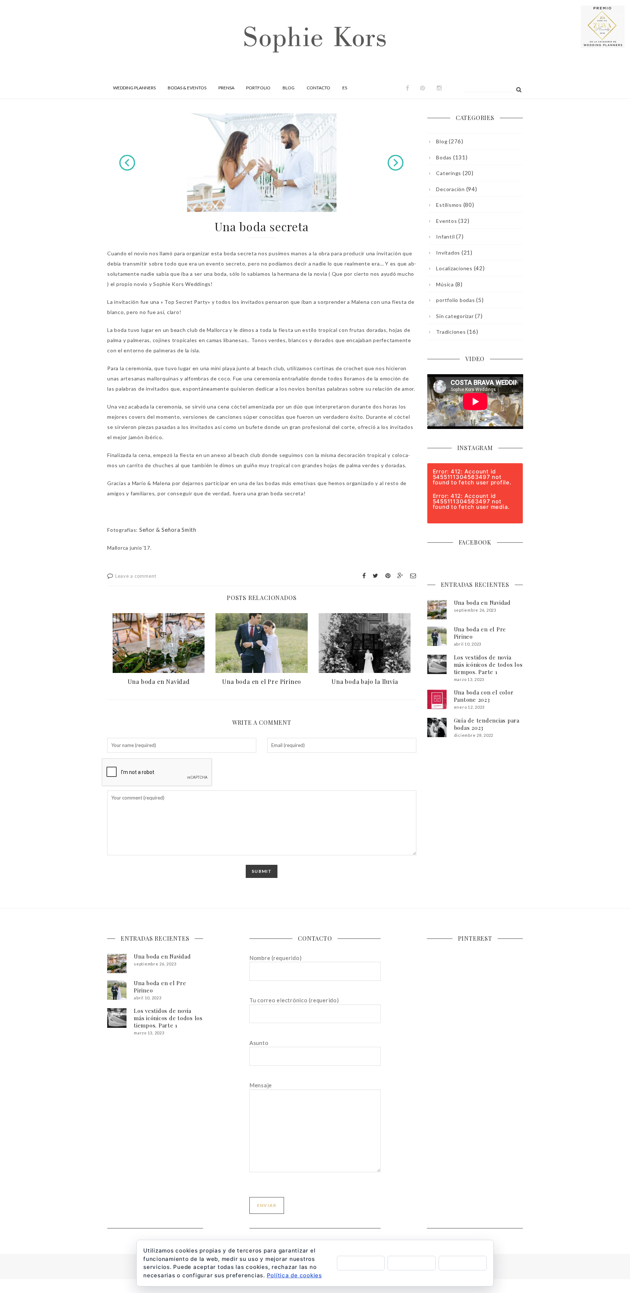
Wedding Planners (134, 87)
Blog (289, 87)
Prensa (226, 87)
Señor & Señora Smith (168, 529)
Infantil (445, 236)
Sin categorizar (455, 316)
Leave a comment (135, 576)
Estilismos (449, 205)
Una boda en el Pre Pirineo (261, 681)
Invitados (448, 252)
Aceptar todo (361, 1263)
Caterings (448, 173)
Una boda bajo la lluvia (364, 681)
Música (445, 284)
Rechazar (411, 1263)
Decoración (450, 189)
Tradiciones (451, 332)
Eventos (446, 221)
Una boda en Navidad (159, 681)
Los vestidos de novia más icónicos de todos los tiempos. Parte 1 (488, 664)
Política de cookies (294, 1275)
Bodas (444, 157)
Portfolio (258, 87)
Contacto (318, 87)
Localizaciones (454, 268)
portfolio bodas (455, 300)
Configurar (463, 1263)
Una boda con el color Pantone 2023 (484, 696)
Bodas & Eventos (187, 87)
